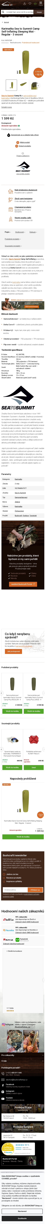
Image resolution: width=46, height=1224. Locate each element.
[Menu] (40, 4)
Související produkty (12, 246)
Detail (34, 767)
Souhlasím (22, 1218)
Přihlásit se (35, 890)
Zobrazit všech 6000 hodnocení (27, 922)
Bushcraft (18, 516)
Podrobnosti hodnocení (30, 43)
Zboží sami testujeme (23, 199)
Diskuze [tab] (33, 232)
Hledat (39, 12)
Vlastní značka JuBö (23, 218)
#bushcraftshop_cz (22, 1027)
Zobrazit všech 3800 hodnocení (27, 933)
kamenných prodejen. (24, 646)
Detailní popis (6, 107)
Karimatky (18, 479)
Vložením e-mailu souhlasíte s (21, 895)
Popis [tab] (7, 232)
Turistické (33, 516)
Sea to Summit (7, 96)
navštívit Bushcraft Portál (21, 584)
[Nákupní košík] (35, 3)
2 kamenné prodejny (23, 207)
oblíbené (30, 3)
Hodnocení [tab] (19, 232)
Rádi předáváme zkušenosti (26, 190)
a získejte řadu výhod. (25, 135)
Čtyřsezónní (19, 511)
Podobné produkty (12, 239)
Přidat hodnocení (23, 612)
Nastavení (22, 1211)
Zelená (17, 502)
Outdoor (26, 516)
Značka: (23, 166)
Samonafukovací (21, 497)
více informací (23, 1110)
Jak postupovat (13, 651)
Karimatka (18, 506)
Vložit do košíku (12, 711)
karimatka (16, 282)
